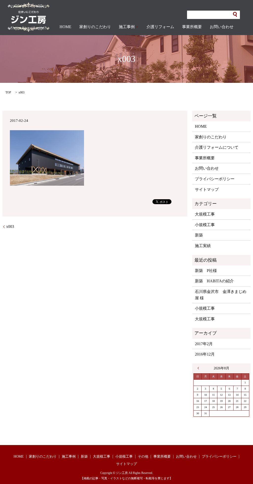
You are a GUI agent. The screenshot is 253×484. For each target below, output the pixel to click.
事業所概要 (192, 27)
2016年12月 (205, 354)
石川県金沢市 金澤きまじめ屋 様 (220, 294)
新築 (199, 235)
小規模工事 (205, 225)
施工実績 (203, 246)
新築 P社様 (206, 271)
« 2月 (199, 368)
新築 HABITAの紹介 (214, 281)
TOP (8, 92)
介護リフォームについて (216, 147)
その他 (143, 456)
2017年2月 (204, 344)
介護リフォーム (160, 27)
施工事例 (127, 27)
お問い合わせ (221, 27)
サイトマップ (207, 189)
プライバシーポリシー (214, 179)
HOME (65, 27)
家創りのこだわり (95, 27)
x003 (10, 226)
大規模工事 (205, 214)
